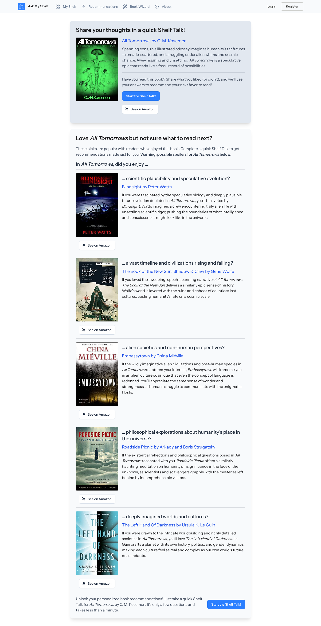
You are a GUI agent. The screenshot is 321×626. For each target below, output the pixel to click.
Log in (271, 6)
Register (292, 6)
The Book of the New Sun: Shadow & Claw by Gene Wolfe (178, 271)
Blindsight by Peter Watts (147, 186)
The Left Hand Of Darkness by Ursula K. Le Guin (168, 525)
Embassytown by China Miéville (152, 356)
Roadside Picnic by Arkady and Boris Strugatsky (168, 447)
